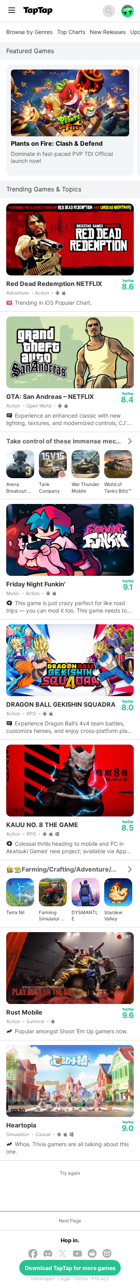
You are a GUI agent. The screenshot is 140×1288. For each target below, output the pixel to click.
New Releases (108, 32)
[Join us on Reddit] (92, 1254)
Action (42, 293)
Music (12, 593)
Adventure (17, 293)
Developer (42, 1278)
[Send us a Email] (107, 1254)
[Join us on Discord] (47, 1254)
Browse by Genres (29, 32)
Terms (81, 1278)
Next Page (70, 1221)
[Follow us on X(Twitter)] (62, 1254)
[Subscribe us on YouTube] (77, 1254)
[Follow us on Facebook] (33, 1254)
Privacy (100, 1278)
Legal (64, 1278)
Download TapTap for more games (70, 1268)
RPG (31, 713)
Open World (38, 406)
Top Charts (71, 32)
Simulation (17, 1134)
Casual (43, 1134)
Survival (35, 1021)
